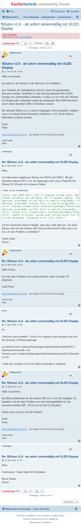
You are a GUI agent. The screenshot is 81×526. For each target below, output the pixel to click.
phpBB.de (53, 519)
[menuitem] (10, 11)
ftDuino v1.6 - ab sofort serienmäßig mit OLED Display (40, 26)
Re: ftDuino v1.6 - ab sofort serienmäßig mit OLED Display (40, 162)
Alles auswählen (18, 190)
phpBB (31, 516)
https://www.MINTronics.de (14, 135)
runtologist (7, 151)
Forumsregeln (24, 37)
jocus (4, 311)
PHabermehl (15, 53)
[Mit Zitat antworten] (70, 56)
